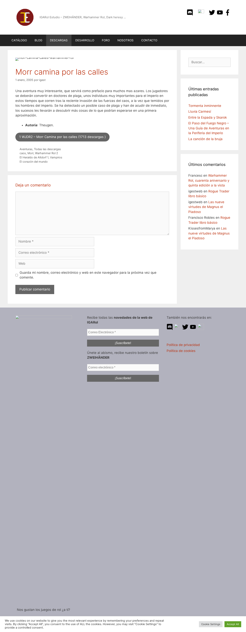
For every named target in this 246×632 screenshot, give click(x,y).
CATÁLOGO (19, 40)
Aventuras (26, 149)
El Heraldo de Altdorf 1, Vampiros (41, 157)
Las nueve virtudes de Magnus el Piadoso (206, 207)
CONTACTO (149, 40)
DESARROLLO (84, 40)
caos (23, 153)
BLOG (38, 40)
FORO (106, 40)
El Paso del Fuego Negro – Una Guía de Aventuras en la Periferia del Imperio (208, 128)
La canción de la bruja (205, 139)
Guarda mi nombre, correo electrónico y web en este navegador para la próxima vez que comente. (88, 275)
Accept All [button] (233, 624)
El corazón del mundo (34, 161)
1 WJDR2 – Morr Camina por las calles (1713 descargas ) (62, 137)
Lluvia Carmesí (199, 111)
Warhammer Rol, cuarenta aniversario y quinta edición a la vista (208, 180)
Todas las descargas (47, 149)
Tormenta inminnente (204, 106)
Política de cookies (181, 351)
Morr (30, 153)
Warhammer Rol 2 (46, 153)
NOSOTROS (125, 40)
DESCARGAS (59, 40)
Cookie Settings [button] (210, 624)
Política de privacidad (183, 345)
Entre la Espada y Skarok (207, 117)
